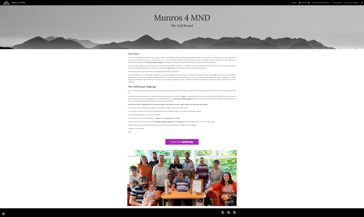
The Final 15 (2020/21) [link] (320, 3)
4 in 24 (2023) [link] (337, 3)
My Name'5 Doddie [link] (351, 3)
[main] (182, 27)
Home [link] (294, 3)
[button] (361, 2)
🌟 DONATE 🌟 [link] (304, 3)
